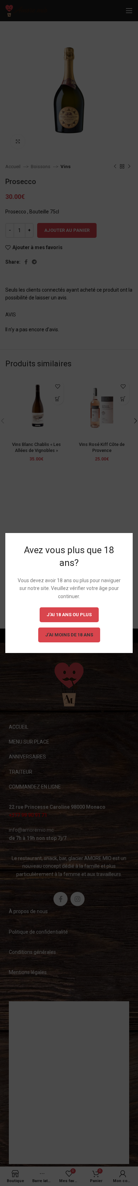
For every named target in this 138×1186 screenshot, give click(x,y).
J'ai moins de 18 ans (69, 634)
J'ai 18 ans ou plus (69, 614)
